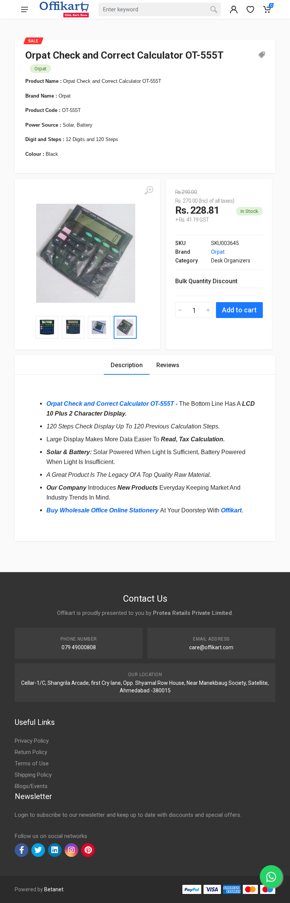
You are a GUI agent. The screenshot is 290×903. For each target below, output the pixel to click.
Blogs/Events (31, 786)
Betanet (53, 889)
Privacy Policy (32, 740)
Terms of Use (32, 763)
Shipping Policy (33, 774)
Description (127, 365)
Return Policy (31, 752)
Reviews (167, 365)
